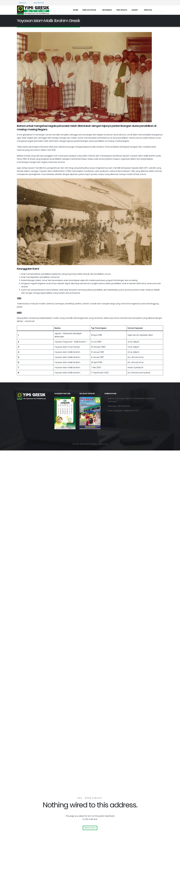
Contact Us (22, 3)
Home (75, 10)
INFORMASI (107, 10)
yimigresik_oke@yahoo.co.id (125, 410)
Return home (90, 828)
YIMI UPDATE (121, 10)
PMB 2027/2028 (89, 10)
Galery (135, 10)
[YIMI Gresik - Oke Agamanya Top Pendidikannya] (33, 10)
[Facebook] (157, 10)
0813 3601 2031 (38, 3)
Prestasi (148, 10)
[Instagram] (161, 10)
